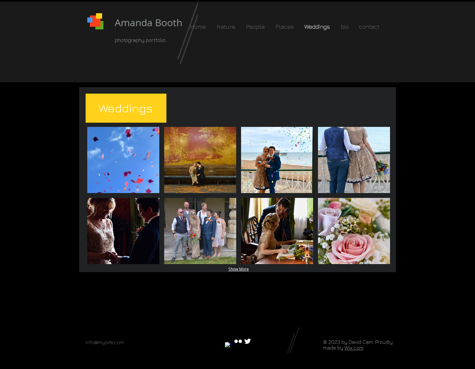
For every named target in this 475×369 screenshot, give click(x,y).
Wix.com (354, 348)
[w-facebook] (229, 346)
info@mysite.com (105, 342)
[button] (123, 160)
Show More (238, 269)
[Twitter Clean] (247, 341)
